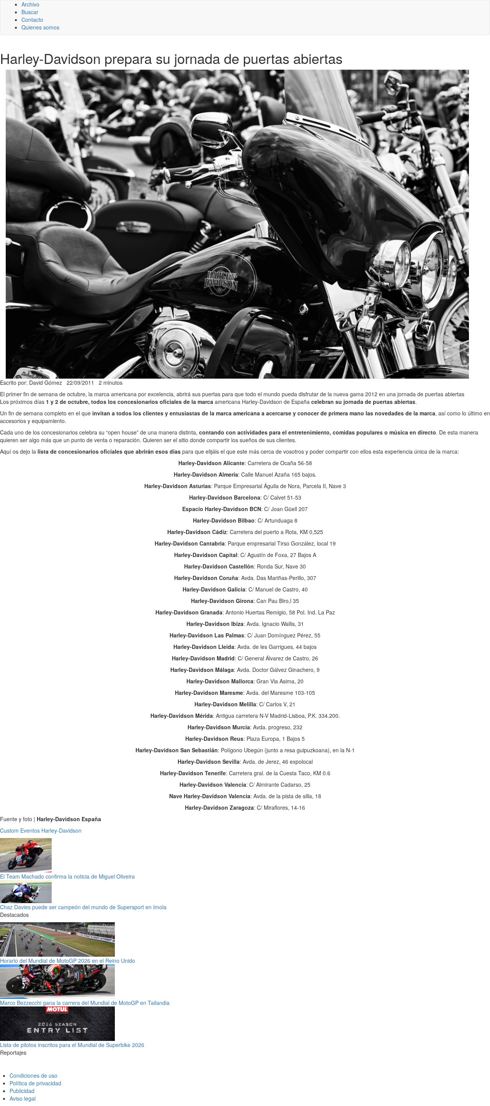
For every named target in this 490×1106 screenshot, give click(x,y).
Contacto (32, 19)
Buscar (29, 12)
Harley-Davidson (61, 830)
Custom (9, 830)
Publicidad (22, 1091)
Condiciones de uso (33, 1075)
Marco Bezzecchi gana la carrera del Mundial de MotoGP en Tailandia (85, 1002)
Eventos (30, 830)
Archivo (30, 4)
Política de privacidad (35, 1083)
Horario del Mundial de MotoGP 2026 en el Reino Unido (67, 960)
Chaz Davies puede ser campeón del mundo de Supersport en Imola (83, 907)
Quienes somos (40, 27)
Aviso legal (23, 1098)
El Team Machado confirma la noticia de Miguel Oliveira (67, 876)
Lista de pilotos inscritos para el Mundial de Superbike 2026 (72, 1045)
